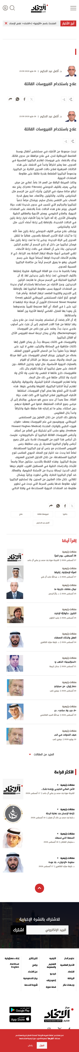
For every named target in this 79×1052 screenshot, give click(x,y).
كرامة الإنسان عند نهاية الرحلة (60, 813)
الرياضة (71, 978)
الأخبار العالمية (67, 965)
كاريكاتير (33, 958)
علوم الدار (69, 958)
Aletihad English (14, 966)
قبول (42, 1045)
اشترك (18, 930)
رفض (30, 1045)
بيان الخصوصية (30, 978)
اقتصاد (71, 971)
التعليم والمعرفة (51, 966)
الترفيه (52, 958)
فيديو (53, 973)
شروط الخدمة (30, 985)
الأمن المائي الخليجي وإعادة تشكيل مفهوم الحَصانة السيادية (57, 789)
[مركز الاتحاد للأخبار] (39, 8)
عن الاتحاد (32, 971)
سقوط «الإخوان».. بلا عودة (61, 862)
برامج (34, 965)
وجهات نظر (68, 985)
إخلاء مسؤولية (12, 958)
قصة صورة (51, 987)
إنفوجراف (51, 980)
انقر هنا (50, 1038)
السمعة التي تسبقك (64, 837)
